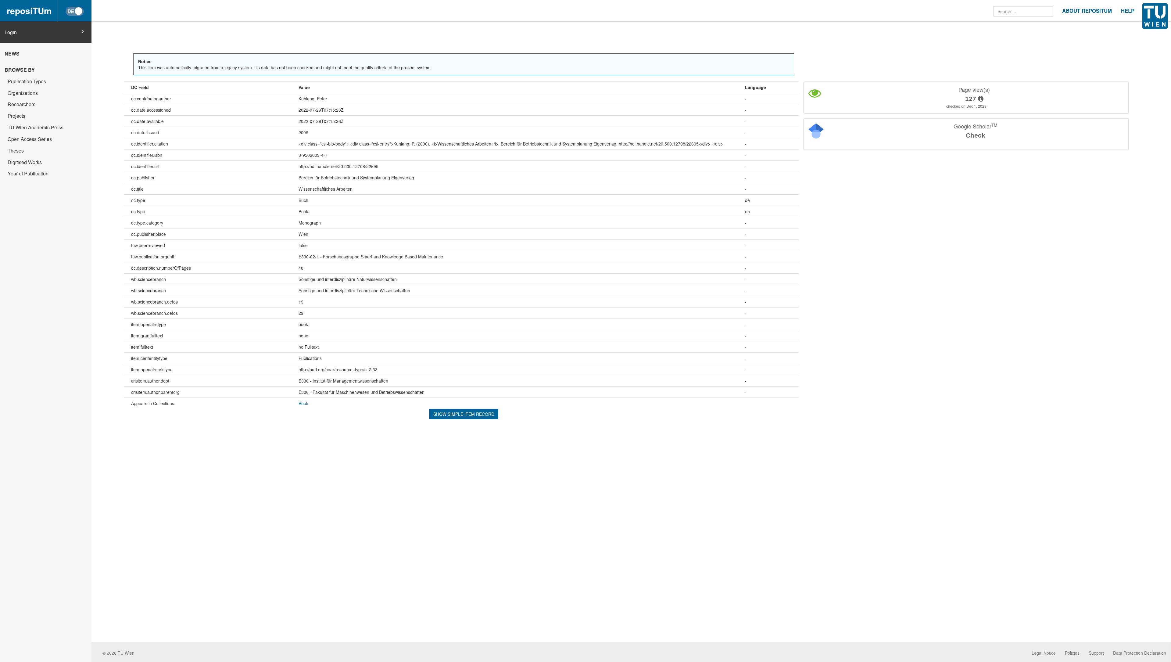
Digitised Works (25, 162)
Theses (16, 150)
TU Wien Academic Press (35, 127)
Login (11, 32)
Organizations (23, 92)
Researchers (21, 104)
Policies (1072, 653)
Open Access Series (30, 138)
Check (975, 135)
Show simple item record (463, 414)
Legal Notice (1044, 653)
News (12, 53)
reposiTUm (29, 10)
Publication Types (27, 81)
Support (1096, 653)
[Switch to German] (75, 11)
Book (303, 403)
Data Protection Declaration (1139, 653)
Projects (16, 115)
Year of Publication (28, 173)
